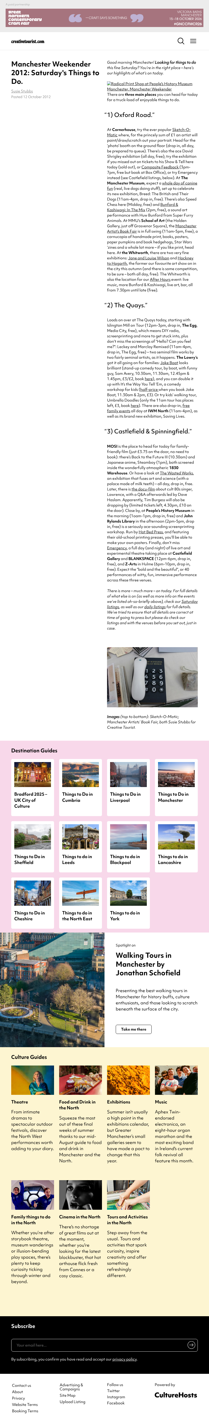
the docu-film (143, 489)
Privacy (18, 1398)
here (149, 378)
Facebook (116, 1403)
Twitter (113, 1391)
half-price (149, 389)
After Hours (160, 279)
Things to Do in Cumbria (77, 797)
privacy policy (124, 1359)
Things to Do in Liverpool (125, 797)
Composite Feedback (160, 167)
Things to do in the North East (77, 916)
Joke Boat (169, 362)
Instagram (116, 1397)
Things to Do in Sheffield (29, 859)
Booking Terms (25, 1411)
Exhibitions (118, 1102)
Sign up (190, 1346)
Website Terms (25, 1405)
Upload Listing (72, 1402)
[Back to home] (27, 41)
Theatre (19, 1102)
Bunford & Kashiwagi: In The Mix (142, 207)
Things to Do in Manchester (173, 797)
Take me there (133, 1029)
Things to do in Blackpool (125, 859)
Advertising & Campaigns (71, 1387)
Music (161, 1102)
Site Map (67, 1395)
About (17, 1392)
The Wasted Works (176, 473)
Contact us (21, 1385)
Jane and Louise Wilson (148, 258)
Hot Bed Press (151, 532)
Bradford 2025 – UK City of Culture (30, 800)
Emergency (117, 548)
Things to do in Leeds (77, 859)
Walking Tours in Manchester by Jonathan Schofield (148, 964)
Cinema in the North (79, 1217)
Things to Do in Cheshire (29, 916)
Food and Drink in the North (77, 1105)
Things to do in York (125, 916)
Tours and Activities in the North (127, 1220)
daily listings (155, 606)
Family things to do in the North (30, 1220)
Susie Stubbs (22, 91)
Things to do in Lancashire (173, 859)
